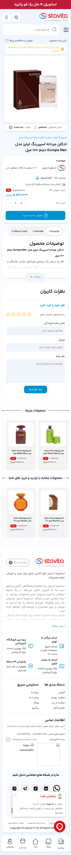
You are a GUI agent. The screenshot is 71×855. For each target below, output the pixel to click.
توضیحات (54, 231)
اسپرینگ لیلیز (60, 137)
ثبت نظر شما (35, 389)
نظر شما (60, 356)
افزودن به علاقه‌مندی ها (21, 41)
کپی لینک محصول (58, 41)
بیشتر (37, 277)
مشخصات (38, 231)
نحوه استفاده (19, 231)
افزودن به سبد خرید (32, 215)
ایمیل (62, 340)
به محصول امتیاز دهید (52, 315)
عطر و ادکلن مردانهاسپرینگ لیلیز (35, 137)
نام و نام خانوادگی (54, 323)
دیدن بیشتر (58, 626)
